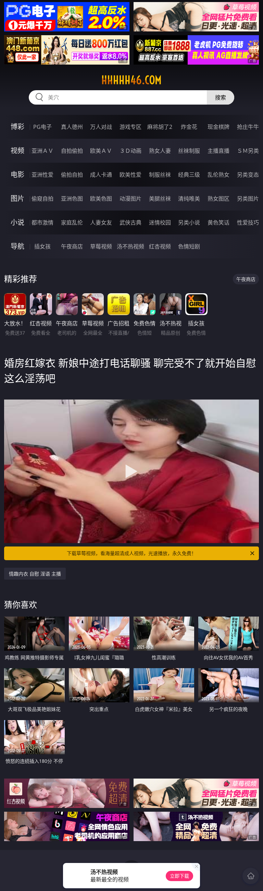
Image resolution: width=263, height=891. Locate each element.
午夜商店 (72, 246)
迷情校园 (160, 222)
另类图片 (248, 198)
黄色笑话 (218, 222)
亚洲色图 (72, 198)
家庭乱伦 (72, 222)
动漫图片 (130, 198)
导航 (17, 246)
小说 (17, 222)
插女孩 (42, 246)
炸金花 (189, 127)
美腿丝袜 (160, 198)
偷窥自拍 (42, 198)
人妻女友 (101, 222)
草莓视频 (101, 246)
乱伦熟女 (218, 174)
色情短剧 (189, 246)
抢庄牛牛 (248, 127)
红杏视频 (160, 246)
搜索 (220, 97)
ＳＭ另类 (248, 150)
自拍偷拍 (72, 150)
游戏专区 (130, 127)
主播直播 (218, 150)
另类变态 (248, 174)
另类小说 (189, 222)
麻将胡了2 (159, 127)
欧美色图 (101, 198)
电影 (17, 174)
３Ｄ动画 (130, 150)
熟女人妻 (160, 150)
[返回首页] (250, 876)
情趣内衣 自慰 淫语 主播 (35, 573)
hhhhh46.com (131, 80)
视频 (17, 150)
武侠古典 (130, 222)
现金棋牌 (218, 127)
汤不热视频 (130, 246)
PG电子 (42, 127)
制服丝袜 (160, 174)
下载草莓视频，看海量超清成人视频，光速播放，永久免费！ (131, 553)
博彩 (17, 126)
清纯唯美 (189, 198)
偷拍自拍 (72, 174)
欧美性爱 (130, 174)
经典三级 (189, 174)
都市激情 (42, 222)
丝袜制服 (189, 150)
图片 (17, 198)
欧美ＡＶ (101, 150)
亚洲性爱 (42, 174)
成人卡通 (101, 174)
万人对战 (101, 127)
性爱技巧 (248, 222)
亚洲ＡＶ (42, 150)
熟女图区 (218, 198)
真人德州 (72, 127)
